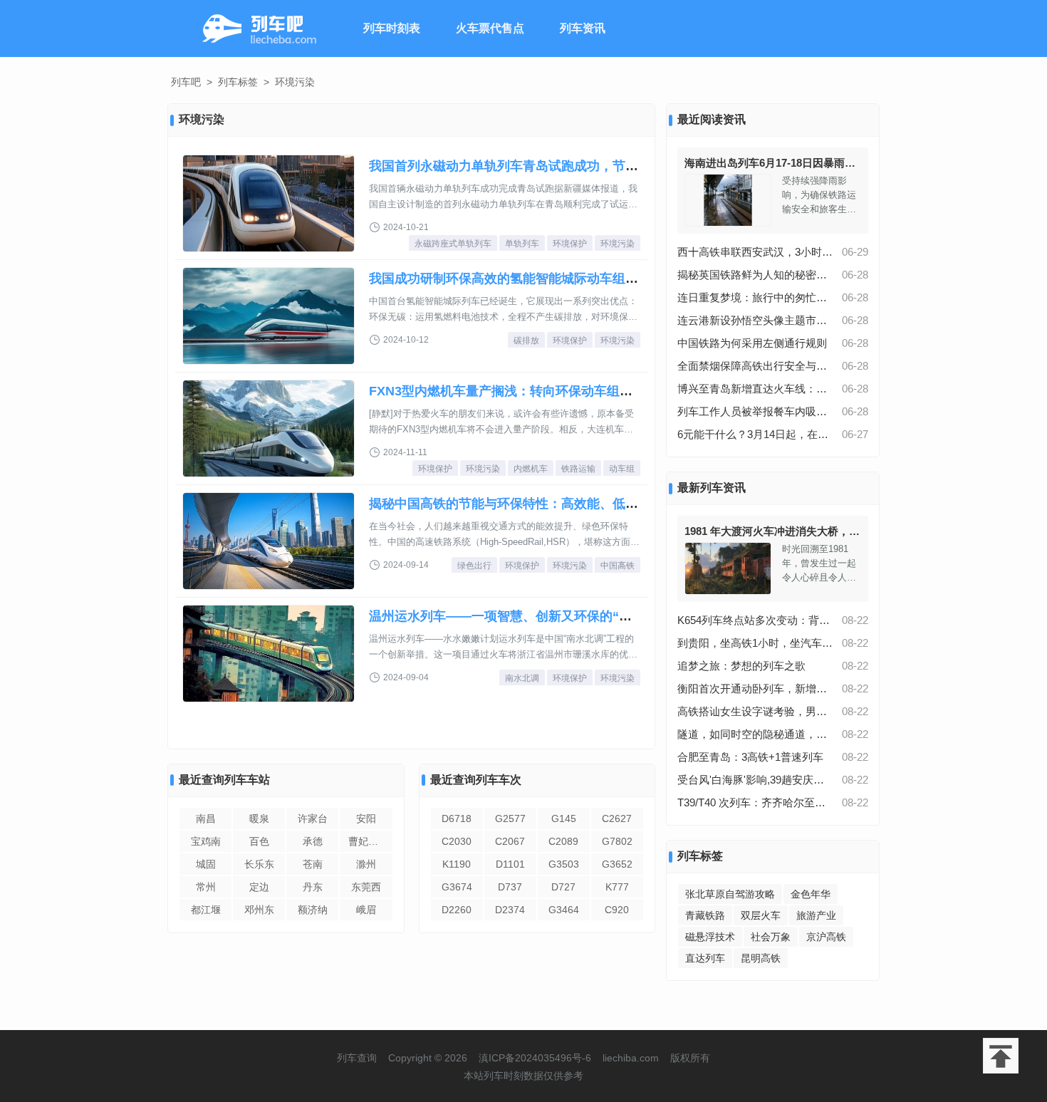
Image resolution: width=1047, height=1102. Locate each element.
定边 (259, 887)
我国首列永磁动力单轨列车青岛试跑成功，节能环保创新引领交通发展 (567, 166)
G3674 (457, 887)
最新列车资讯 (711, 488)
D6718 (457, 818)
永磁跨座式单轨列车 (453, 244)
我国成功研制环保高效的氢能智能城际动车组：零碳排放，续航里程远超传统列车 (599, 278)
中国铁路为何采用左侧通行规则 (752, 343)
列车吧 (186, 82)
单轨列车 (522, 244)
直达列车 (705, 958)
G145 (563, 818)
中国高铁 (617, 566)
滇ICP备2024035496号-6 (535, 1058)
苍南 (313, 864)
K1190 (456, 864)
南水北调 (522, 678)
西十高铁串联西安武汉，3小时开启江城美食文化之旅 (755, 252)
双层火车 (761, 915)
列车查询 (357, 1058)
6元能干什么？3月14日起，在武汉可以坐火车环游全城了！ (755, 434)
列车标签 (238, 82)
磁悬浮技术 (710, 936)
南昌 (206, 818)
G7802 (617, 841)
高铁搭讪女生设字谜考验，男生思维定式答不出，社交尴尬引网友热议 (755, 711)
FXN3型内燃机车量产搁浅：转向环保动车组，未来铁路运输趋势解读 (565, 391)
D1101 (510, 864)
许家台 (313, 818)
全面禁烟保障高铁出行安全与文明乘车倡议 (755, 366)
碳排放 (526, 340)
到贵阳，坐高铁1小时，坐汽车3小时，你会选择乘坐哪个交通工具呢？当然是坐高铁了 (755, 643)
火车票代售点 (490, 28)
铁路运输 (578, 469)
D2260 (457, 909)
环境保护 (570, 244)
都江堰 (206, 909)
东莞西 (366, 887)
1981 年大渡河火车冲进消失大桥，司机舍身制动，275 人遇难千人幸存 (851, 531)
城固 (206, 864)
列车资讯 (582, 28)
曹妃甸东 (368, 841)
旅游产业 (816, 915)
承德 (313, 841)
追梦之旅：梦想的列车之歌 (741, 666)
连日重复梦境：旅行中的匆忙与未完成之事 (755, 297)
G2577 (510, 818)
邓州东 (259, 909)
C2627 (617, 818)
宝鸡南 (206, 841)
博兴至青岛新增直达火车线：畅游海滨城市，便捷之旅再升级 (755, 389)
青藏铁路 (705, 915)
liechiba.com (631, 1058)
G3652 (617, 864)
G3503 (563, 864)
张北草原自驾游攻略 (730, 894)
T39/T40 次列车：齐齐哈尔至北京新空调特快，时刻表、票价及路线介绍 (755, 802)
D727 (563, 887)
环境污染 (617, 244)
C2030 (457, 841)
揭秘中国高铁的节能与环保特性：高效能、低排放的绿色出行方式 (555, 504)
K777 (617, 887)
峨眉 (366, 909)
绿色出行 (474, 566)
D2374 (510, 909)
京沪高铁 (826, 936)
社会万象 (771, 936)
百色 (259, 841)
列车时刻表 (391, 28)
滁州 (366, 864)
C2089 (563, 841)
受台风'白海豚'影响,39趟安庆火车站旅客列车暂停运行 (755, 780)
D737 (510, 887)
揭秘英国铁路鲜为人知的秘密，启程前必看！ (755, 275)
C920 (617, 909)
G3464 (563, 909)
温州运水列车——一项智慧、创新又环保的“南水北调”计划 (535, 616)
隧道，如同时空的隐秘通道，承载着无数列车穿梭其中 (755, 734)
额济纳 (313, 909)
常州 (206, 887)
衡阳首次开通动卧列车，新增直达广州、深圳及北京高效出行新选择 (755, 688)
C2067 (510, 841)
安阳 (366, 818)
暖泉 (259, 818)
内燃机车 (531, 469)
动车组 (622, 469)
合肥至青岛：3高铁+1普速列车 (750, 757)
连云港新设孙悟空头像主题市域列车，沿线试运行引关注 (755, 320)
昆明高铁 (761, 958)
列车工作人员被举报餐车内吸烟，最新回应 (755, 411)
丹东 (313, 887)
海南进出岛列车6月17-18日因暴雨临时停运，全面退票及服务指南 (839, 163)
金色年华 (810, 894)
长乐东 (259, 864)
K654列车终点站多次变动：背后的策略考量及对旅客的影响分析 (755, 620)
